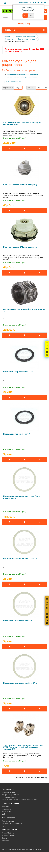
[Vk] (3, 814)
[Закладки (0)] (38, 2)
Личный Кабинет (8, 833)
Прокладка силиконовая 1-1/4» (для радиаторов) (21, 497)
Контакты (5, 807)
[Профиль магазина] (6, 3)
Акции (4, 826)
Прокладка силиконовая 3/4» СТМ (20, 683)
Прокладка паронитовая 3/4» (18, 434)
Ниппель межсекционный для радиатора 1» (24, 310)
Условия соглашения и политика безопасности (19, 800)
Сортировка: (8, 88)
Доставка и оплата (9, 797)
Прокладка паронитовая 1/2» (18, 371)
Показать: (31, 88)
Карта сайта (6, 812)
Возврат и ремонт (8, 792)
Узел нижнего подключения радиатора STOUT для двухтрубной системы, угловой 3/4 (23, 747)
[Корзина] (41, 2)
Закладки (5, 838)
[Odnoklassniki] (4, 814)
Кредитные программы (10, 795)
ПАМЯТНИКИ (46, 610)
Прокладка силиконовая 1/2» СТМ (20, 558)
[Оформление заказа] (45, 2)
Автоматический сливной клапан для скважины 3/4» (22, 123)
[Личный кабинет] (34, 2)
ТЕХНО (46, 349)
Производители (8, 821)
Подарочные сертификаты (12, 824)
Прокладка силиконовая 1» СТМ (19, 620)
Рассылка (5, 840)
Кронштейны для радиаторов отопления (22, 74)
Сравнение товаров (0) (12, 82)
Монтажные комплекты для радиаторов (22, 77)
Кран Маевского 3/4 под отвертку (20, 247)
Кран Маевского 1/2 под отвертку (20, 184)
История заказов (8, 835)
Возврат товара (7, 809)
